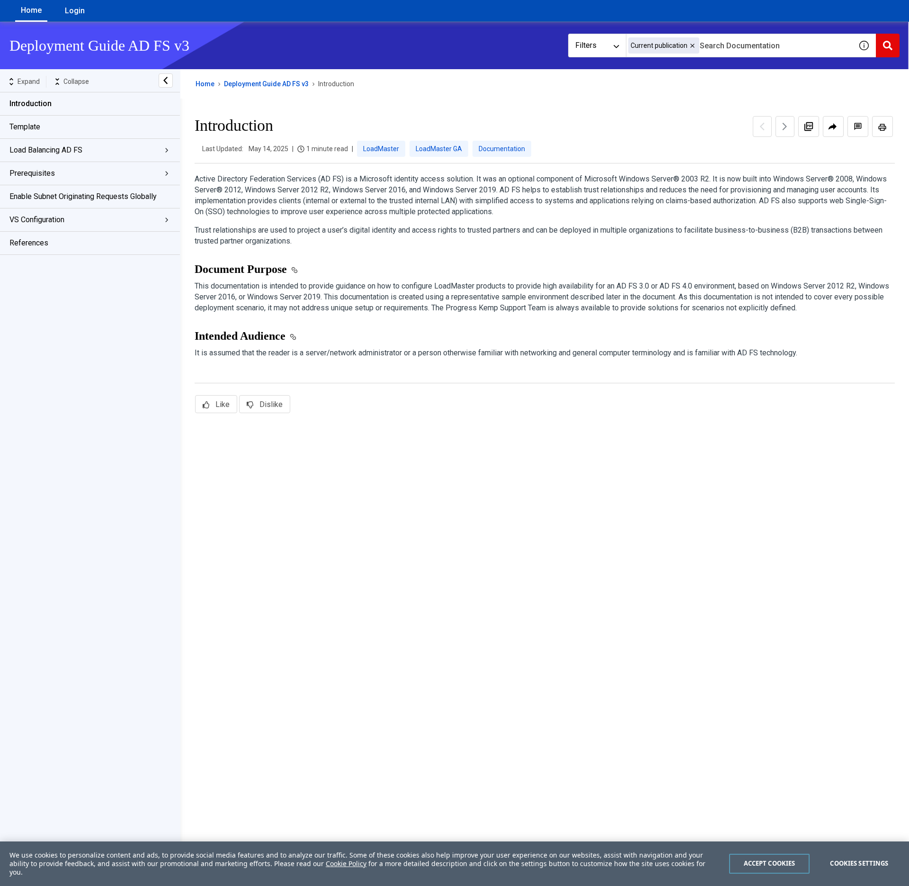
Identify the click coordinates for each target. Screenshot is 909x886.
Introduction (30, 103)
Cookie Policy (346, 863)
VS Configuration (36, 219)
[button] (692, 45)
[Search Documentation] (888, 45)
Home (31, 10)
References (28, 242)
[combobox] (739, 45)
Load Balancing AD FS (45, 149)
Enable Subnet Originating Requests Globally (83, 196)
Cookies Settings (859, 863)
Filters (586, 45)
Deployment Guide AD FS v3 (266, 84)
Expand (29, 81)
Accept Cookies (769, 863)
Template (24, 126)
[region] (454, 863)
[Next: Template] (784, 126)
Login (75, 10)
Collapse (76, 81)
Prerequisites (32, 173)
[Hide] (166, 80)
